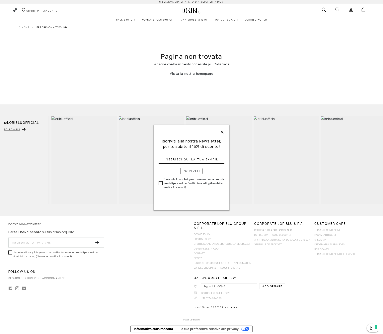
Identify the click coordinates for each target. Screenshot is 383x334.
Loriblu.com (195, 319)
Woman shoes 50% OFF (158, 19)
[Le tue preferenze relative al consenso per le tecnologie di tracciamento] (376, 327)
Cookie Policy (202, 234)
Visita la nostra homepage (191, 74)
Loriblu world (256, 19)
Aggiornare (272, 286)
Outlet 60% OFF (227, 19)
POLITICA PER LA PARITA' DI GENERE (273, 230)
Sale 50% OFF (126, 19)
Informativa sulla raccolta (153, 329)
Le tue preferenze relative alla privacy (209, 329)
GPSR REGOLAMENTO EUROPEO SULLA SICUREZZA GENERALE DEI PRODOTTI (222, 246)
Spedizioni (320, 239)
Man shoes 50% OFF (195, 19)
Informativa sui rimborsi (329, 244)
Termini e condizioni (327, 230)
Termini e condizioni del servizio (334, 254)
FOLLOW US (12, 129)
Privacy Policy (202, 239)
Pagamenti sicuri (325, 235)
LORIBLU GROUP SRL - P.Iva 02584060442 (217, 267)
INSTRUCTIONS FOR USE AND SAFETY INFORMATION (222, 263)
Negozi (198, 258)
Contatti (199, 253)
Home (25, 27)
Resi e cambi (321, 249)
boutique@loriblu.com (215, 293)
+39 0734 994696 (211, 298)
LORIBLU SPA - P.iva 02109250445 (272, 235)
